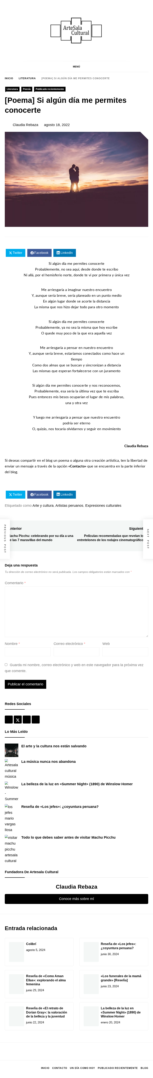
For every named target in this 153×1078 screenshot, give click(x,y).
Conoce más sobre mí (76, 899)
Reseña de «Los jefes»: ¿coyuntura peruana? (60, 807)
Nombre (12, 644)
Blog (144, 1068)
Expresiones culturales (103, 506)
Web (106, 644)
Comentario (15, 583)
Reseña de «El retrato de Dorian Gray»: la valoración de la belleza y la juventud (46, 1012)
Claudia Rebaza (25, 125)
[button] (76, 66)
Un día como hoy (82, 1068)
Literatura (12, 89)
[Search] (146, 66)
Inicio (45, 1068)
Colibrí (31, 944)
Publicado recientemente (50, 89)
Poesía (27, 89)
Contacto (77, 466)
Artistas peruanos (69, 506)
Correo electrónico (69, 644)
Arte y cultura (43, 506)
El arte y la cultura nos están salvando (53, 746)
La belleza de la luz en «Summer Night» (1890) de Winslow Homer (77, 784)
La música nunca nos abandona (48, 762)
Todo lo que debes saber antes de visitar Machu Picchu (68, 837)
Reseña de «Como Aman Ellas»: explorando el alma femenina (46, 980)
